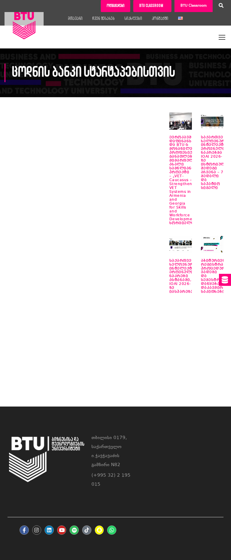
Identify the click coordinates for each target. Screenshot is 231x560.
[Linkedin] (49, 530)
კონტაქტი (160, 19)
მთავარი (75, 19)
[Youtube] (61, 530)
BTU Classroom (193, 5)
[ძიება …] (221, 6)
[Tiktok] (86, 530)
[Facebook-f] (24, 530)
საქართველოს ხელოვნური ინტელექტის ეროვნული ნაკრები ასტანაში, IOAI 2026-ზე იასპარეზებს (185, 276)
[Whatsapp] (111, 530)
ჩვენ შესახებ (103, 19)
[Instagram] (37, 530)
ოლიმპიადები (115, 6)
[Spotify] (74, 530)
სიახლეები (133, 19)
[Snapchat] (99, 530)
